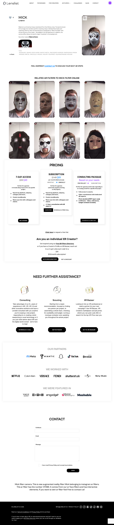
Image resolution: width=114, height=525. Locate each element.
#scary (45, 54)
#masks (21, 54)
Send (73, 470)
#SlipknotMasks (61, 54)
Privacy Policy (36, 512)
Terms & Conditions (23, 512)
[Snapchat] (87, 507)
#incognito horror (56, 52)
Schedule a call (25, 330)
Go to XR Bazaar (89, 330)
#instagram (68, 52)
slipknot (22, 20)
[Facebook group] (101, 507)
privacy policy (74, 507)
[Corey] (69, 99)
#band (29, 52)
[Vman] (44, 99)
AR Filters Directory (29, 518)
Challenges (78, 3)
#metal (27, 54)
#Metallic (33, 54)
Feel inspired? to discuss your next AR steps (57, 66)
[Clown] (69, 140)
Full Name (38, 427)
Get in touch (57, 330)
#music (39, 54)
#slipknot (51, 54)
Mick (23, 18)
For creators (54, 3)
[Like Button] (10, 17)
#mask (74, 52)
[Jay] (19, 99)
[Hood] (19, 140)
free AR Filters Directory (65, 244)
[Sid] (94, 140)
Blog (87, 3)
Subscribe (48, 210)
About (31, 3)
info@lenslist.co (62, 507)
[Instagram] (84, 507)
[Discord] (98, 507)
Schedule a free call (61, 210)
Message (38, 444)
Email (37, 436)
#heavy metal (44, 52)
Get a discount (66, 259)
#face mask (35, 52)
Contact (96, 3)
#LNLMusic (22, 52)
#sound (69, 54)
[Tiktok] (94, 507)
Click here (49, 232)
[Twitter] (91, 507)
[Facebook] (81, 507)
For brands (41, 3)
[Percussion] (94, 99)
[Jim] (44, 140)
